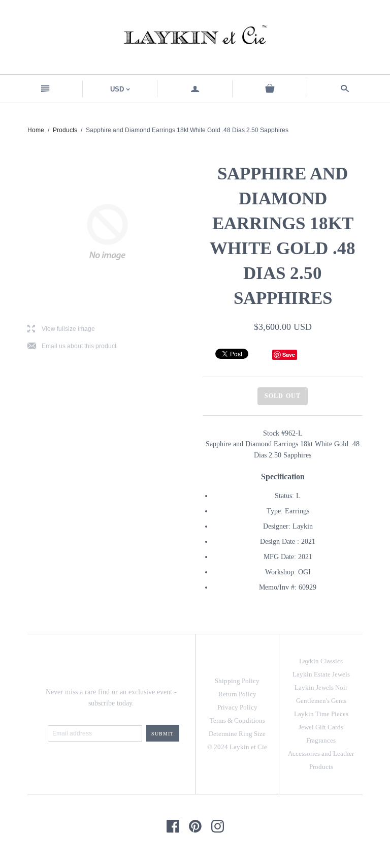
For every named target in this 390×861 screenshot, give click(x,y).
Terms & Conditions (237, 720)
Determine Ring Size (237, 733)
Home (35, 130)
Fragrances (321, 740)
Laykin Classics (321, 661)
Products (65, 130)
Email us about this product (71, 346)
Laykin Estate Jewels (321, 674)
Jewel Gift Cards (321, 727)
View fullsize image (61, 329)
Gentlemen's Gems (321, 700)
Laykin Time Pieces (321, 714)
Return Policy (237, 694)
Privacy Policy (237, 707)
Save (288, 354)
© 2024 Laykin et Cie (237, 747)
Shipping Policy (237, 681)
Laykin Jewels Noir (321, 687)
